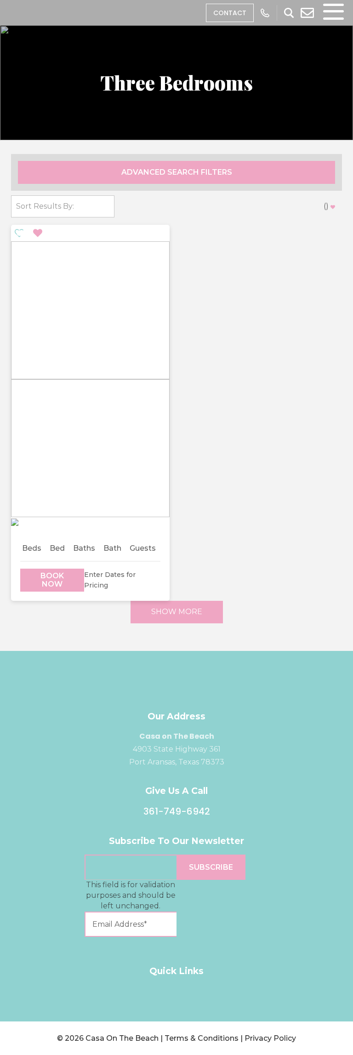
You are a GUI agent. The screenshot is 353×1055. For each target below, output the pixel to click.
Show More (176, 611)
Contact (229, 12)
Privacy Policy (270, 1038)
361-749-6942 (176, 811)
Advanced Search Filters (176, 172)
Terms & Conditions (202, 1038)
